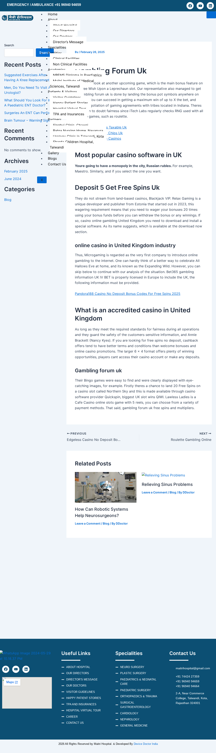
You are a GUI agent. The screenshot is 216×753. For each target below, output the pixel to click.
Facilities (55, 53)
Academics (56, 70)
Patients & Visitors (62, 92)
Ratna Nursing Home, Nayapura (78, 131)
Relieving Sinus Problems (167, 484)
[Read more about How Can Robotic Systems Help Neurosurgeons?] (105, 487)
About (53, 19)
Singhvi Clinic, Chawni (70, 125)
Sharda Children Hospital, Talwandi (72, 144)
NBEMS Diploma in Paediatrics (77, 75)
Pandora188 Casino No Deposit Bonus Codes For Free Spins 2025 (127, 294)
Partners (54, 119)
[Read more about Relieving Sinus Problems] (163, 475)
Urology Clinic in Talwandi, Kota (78, 136)
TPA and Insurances (68, 114)
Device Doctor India (146, 743)
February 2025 (16, 171)
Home (52, 14)
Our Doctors (63, 36)
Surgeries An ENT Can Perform (29, 113)
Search (9, 45)
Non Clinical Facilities (70, 64)
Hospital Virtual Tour (69, 108)
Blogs (52, 158)
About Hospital (65, 25)
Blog (7, 200)
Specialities (57, 47)
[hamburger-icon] (211, 14)
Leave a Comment (87, 523)
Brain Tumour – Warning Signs (28, 120)
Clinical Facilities (66, 58)
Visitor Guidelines (67, 97)
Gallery (53, 153)
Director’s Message (68, 42)
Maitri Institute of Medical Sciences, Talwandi (72, 83)
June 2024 (12, 179)
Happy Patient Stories (70, 103)
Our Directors (63, 31)
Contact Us (57, 164)
